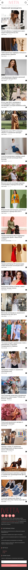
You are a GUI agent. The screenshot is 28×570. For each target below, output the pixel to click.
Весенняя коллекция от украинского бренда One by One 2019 (13, 313)
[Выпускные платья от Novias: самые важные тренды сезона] (14, 278)
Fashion (3, 28)
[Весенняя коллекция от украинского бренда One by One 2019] (14, 302)
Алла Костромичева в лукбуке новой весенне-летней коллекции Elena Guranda (13, 157)
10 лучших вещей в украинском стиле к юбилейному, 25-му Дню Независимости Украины (13, 344)
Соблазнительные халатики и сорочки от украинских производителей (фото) (13, 473)
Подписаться (14, 565)
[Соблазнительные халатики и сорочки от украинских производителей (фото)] (14, 463)
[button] (25, 2)
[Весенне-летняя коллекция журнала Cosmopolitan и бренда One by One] (14, 172)
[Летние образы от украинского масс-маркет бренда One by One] (14, 19)
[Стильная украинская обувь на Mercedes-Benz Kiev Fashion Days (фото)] (14, 488)
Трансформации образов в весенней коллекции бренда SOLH (13, 77)
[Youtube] (13, 515)
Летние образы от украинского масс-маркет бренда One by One (13, 31)
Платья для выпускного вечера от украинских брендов (12, 423)
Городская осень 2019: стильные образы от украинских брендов (11, 131)
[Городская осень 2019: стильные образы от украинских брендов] (14, 120)
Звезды (3, 393)
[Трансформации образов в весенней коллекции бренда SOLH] (14, 67)
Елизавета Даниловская (6, 240)
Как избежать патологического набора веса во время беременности (13, 531)
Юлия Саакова (4, 347)
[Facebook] (2, 515)
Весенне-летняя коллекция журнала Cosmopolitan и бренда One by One (12, 183)
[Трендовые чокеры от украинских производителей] (14, 359)
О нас (4, 552)
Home (2, 6)
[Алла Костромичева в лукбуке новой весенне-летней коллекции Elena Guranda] (14, 146)
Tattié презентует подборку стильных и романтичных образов (13, 53)
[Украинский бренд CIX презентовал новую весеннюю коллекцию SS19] (14, 253)
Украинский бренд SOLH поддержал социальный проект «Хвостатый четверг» (12, 237)
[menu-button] (2, 2)
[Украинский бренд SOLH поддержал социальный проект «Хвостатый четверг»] (14, 225)
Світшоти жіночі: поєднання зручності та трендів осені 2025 (13, 537)
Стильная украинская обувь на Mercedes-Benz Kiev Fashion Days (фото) (14, 499)
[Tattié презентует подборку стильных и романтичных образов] (14, 44)
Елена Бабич (3, 400)
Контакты (5, 551)
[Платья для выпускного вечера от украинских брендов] (14, 412)
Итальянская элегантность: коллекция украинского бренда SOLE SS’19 (13, 210)
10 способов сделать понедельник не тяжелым (11, 540)
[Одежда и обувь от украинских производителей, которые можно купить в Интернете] (14, 437)
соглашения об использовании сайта (9, 521)
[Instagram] (6, 515)
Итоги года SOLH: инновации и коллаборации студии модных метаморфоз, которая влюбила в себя (13, 103)
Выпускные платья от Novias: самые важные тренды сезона (12, 287)
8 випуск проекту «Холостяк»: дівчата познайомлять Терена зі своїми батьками (13, 543)
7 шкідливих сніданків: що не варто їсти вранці (12, 534)
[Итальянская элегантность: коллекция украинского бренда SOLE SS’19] (14, 199)
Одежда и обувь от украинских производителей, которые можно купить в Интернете (12, 448)
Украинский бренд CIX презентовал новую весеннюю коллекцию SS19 (12, 264)
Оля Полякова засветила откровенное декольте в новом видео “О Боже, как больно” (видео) (13, 397)
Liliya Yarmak (4, 34)
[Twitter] (9, 515)
